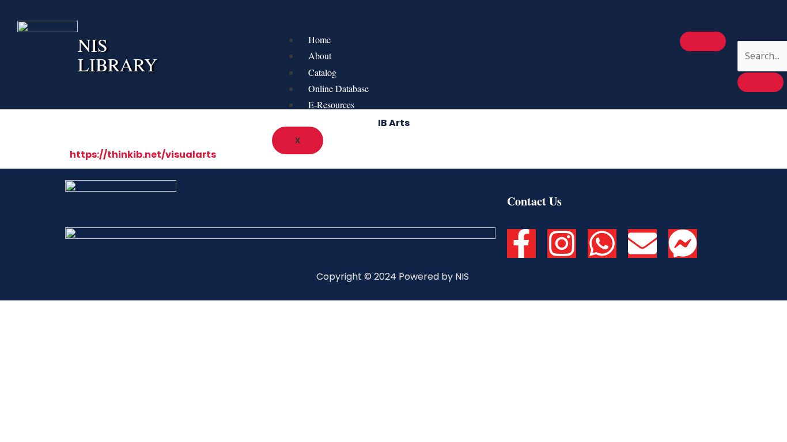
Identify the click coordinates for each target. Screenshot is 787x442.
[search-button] (760, 82)
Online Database (338, 88)
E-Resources (331, 104)
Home (319, 39)
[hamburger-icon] (703, 41)
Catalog (322, 72)
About (319, 55)
